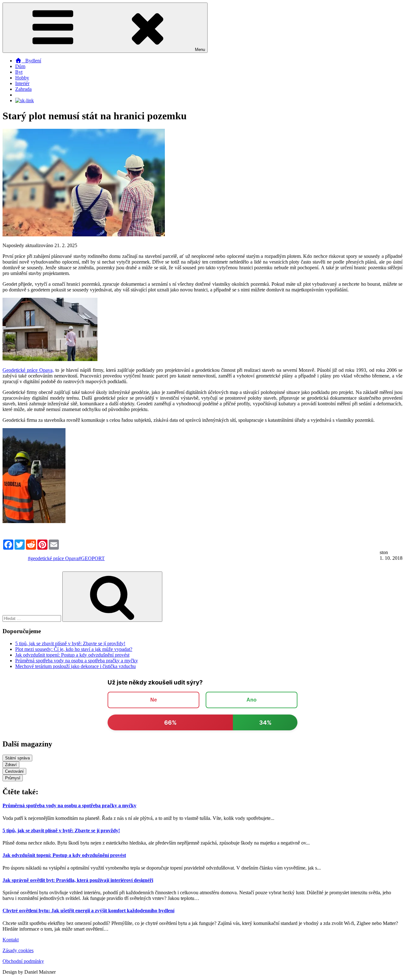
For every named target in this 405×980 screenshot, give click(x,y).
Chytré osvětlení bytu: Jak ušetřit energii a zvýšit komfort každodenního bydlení (88, 910)
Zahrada (23, 89)
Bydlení (31, 60)
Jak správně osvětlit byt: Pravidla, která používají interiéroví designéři (78, 880)
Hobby (22, 77)
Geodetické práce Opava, (28, 370)
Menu (200, 49)
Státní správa (17, 758)
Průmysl (12, 778)
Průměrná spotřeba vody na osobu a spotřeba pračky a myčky (76, 660)
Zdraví (11, 764)
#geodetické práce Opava (53, 558)
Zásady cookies (18, 950)
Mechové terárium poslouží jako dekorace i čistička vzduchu (75, 666)
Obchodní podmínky (23, 961)
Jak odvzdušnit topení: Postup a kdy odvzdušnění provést (72, 655)
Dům (20, 66)
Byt (18, 72)
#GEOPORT (91, 558)
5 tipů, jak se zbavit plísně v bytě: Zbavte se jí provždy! (70, 643)
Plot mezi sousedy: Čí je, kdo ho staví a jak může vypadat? (73, 649)
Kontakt (11, 939)
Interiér (22, 83)
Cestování (14, 771)
